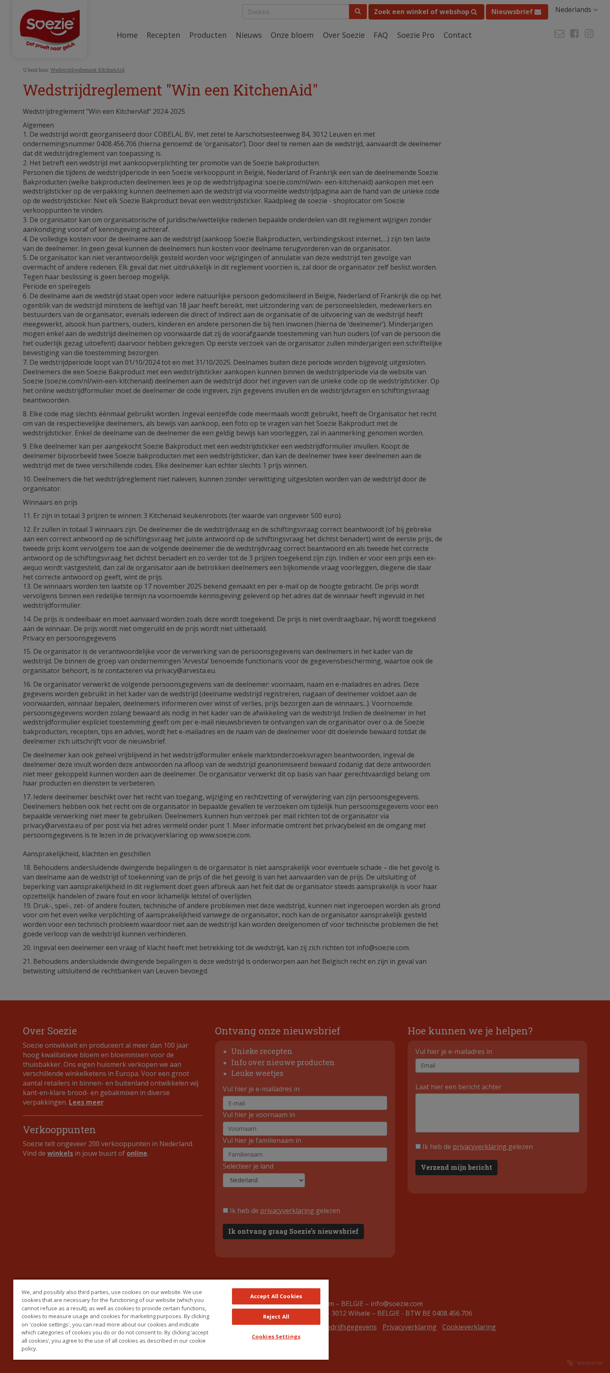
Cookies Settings (276, 1336)
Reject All (276, 1316)
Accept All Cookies (276, 1296)
